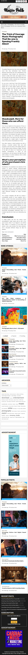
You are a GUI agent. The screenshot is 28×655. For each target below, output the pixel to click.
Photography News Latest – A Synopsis (13, 328)
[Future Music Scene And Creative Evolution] (5, 371)
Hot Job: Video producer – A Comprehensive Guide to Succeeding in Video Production (14, 300)
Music (10, 369)
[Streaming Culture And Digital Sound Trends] (5, 349)
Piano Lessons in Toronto (16, 411)
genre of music (16, 399)
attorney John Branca (20, 394)
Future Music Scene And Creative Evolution (10, 607)
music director (11, 406)
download (5, 398)
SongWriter (3, 415)
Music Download (12, 354)
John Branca (10, 404)
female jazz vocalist (5, 399)
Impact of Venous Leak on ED (20, 401)
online (10, 408)
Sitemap (22, 651)
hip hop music (4, 401)
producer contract (17, 413)
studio (18, 415)
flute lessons (11, 399)
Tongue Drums (12, 417)
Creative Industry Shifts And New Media (13, 588)
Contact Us (7, 651)
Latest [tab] (6, 336)
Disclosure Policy (14, 651)
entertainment (18, 398)
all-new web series (13, 394)
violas (23, 417)
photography (10, 231)
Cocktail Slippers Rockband (6, 395)
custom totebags (13, 395)
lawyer (17, 404)
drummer (11, 398)
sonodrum (7, 415)
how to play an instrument (11, 401)
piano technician (23, 411)
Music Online (12, 346)
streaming (12, 415)
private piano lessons (10, 413)
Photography (10, 24)
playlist (4, 413)
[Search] (26, 22)
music (6, 231)
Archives (4, 383)
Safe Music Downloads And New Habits (13, 561)
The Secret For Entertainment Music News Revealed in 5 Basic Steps (7, 238)
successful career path (5, 417)
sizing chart (23, 413)
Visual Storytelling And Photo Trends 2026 (10, 598)
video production (18, 417)
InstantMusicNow (4, 404)
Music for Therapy (17, 406)
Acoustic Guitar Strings (5, 394)
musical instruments (5, 406)
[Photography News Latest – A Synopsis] (14, 316)
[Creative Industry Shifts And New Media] (5, 364)
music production (4, 408)
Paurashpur (15, 408)
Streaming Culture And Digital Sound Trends (10, 601)
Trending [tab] (22, 336)
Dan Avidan (19, 395)
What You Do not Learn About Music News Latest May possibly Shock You (20, 238)
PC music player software (21, 408)
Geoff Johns (21, 399)
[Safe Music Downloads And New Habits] (5, 356)
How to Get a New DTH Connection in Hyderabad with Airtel (13, 609)
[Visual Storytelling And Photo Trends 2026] (14, 257)
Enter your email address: (14, 620)
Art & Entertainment (13, 361)
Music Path (3, 24)
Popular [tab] (14, 336)
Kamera (14, 404)
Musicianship (23, 406)
